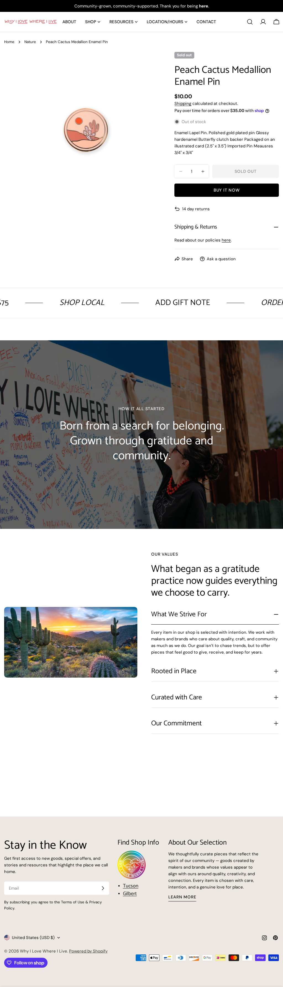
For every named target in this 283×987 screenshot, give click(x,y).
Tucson (130, 886)
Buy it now (227, 190)
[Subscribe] (103, 888)
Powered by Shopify (88, 951)
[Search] (249, 21)
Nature (30, 41)
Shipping (182, 103)
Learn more (182, 897)
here (226, 240)
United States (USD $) (33, 937)
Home (9, 41)
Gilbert (130, 894)
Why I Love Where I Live (43, 951)
